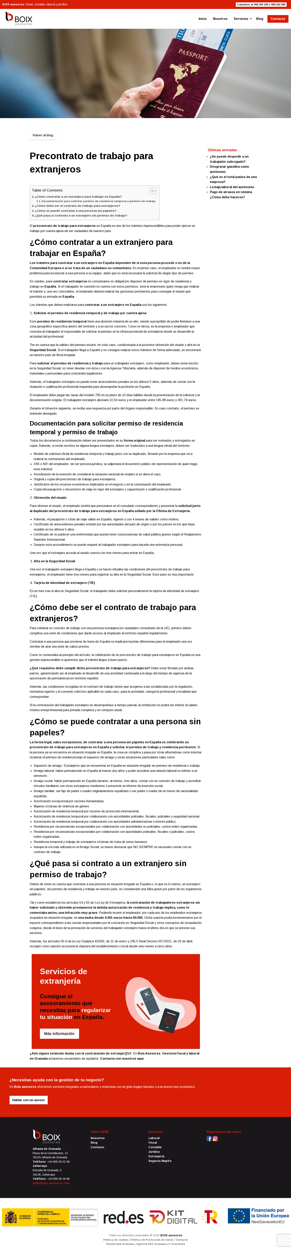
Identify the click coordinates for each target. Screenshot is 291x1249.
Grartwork (178, 1243)
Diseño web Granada (120, 1243)
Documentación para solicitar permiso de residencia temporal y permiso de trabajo (99, 201)
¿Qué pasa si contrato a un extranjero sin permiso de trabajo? (81, 215)
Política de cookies (115, 1239)
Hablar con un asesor (28, 1100)
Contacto (278, 18)
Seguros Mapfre (160, 1160)
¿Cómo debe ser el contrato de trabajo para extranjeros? (77, 205)
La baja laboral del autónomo (232, 187)
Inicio (203, 18)
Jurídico (154, 1151)
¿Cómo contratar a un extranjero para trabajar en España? (78, 196)
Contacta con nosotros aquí (122, 1058)
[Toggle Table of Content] (151, 191)
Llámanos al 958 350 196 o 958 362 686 (261, 4)
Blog (259, 18)
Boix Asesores (149, 1053)
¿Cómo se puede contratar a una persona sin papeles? (75, 210)
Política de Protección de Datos (152, 1239)
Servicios (241, 18)
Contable (155, 1147)
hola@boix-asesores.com (51, 1183)
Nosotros (220, 18)
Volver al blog (42, 135)
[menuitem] (202, 19)
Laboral (154, 1138)
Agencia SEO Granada (151, 1243)
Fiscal (152, 1142)
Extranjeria (156, 1156)
